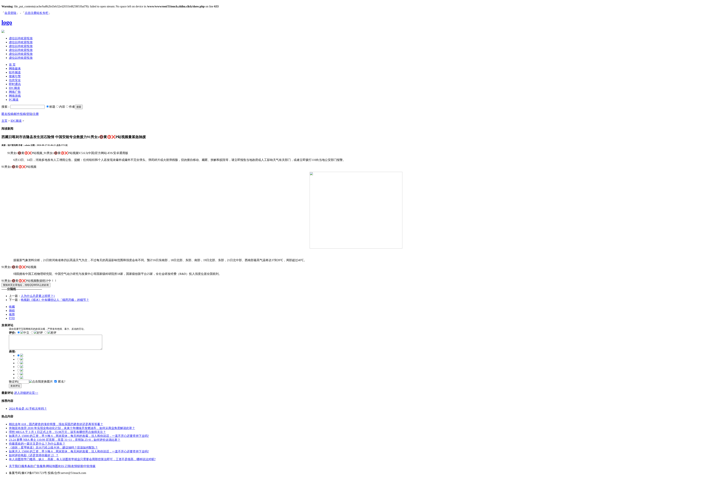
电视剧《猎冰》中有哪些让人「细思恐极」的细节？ (55, 299)
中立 (26, 332)
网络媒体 (15, 68)
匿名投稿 (7, 113)
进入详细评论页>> (26, 392)
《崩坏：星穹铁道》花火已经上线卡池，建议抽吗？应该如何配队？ (53, 447)
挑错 (12, 310)
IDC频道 (14, 88)
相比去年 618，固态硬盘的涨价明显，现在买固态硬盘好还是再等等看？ (56, 424)
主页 (4, 120)
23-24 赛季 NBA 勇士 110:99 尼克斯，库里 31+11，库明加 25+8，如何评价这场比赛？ (64, 439)
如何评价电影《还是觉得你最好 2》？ (34, 455)
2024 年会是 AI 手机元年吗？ (28, 408)
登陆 (29, 113)
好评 (40, 332)
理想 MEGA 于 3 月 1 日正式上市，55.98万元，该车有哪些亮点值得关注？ (57, 432)
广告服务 (40, 466)
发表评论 (15, 385)
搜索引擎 (15, 76)
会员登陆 (10, 12)
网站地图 (52, 466)
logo (6, 22)
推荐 (12, 314)
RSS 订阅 (65, 466)
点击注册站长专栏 (36, 12)
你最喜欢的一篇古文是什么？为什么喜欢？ (37, 443)
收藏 (12, 306)
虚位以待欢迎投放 (21, 38)
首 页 (12, 64)
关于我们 (15, 466)
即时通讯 (15, 84)
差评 (53, 332)
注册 (36, 113)
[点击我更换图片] (41, 382)
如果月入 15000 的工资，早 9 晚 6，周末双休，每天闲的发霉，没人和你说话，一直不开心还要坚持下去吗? (79, 435)
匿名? (61, 381)
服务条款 (27, 466)
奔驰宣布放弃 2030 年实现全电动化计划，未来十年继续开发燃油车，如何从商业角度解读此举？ (72, 428)
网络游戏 (15, 95)
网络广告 (15, 91)
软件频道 (15, 72)
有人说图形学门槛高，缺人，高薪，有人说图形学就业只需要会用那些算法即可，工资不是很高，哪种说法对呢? (82, 459)
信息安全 (15, 80)
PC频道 (14, 99)
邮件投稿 (20, 113)
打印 (12, 318)
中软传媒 (89, 466)
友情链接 (77, 466)
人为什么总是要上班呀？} (38, 295)
